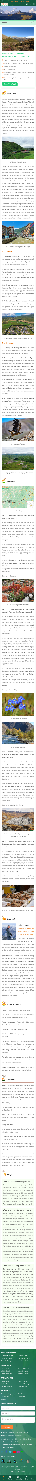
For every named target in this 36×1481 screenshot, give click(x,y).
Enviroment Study (6, 1358)
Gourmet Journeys (24, 1384)
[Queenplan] (21, 1461)
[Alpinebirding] (9, 1461)
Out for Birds (5, 1368)
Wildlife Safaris (5, 1371)
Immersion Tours (6, 1386)
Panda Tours (5, 1381)
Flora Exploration (23, 1368)
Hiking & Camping (23, 1373)
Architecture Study (24, 1358)
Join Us (3, 1399)
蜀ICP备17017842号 (18, 1472)
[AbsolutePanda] (3, 1461)
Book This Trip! (10, 84)
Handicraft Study (23, 1361)
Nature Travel (22, 1381)
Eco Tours (6, 1365)
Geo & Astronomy (6, 1373)
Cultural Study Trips (7, 1355)
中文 (29, 4)
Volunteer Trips (23, 1355)
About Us (5, 1391)
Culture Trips (5, 1384)
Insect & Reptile (23, 1371)
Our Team (21, 1394)
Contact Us (21, 1396)
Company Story (6, 1394)
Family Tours (7, 1378)
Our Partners (5, 1396)
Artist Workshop (6, 1361)
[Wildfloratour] (28, 1461)
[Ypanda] (15, 1461)
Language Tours (23, 1386)
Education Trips (8, 1352)
